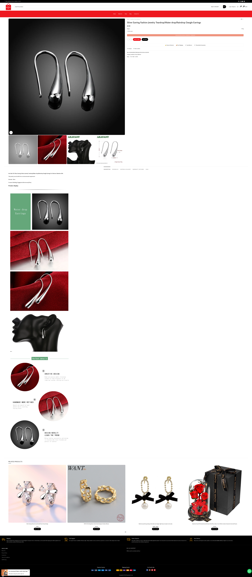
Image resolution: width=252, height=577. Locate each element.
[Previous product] (240, 19)
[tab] (107, 169)
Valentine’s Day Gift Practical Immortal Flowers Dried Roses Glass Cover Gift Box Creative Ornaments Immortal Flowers (214, 523)
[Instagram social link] (240, 1)
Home (128, 19)
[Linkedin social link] (135, 57)
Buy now (145, 39)
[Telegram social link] (137, 57)
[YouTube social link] (242, 1)
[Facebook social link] (238, 1)
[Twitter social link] (132, 57)
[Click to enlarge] (11, 132)
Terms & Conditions (6, 557)
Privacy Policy (4, 553)
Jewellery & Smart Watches (135, 19)
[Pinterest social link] (244, 1)
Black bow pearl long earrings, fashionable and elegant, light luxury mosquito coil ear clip (155, 523)
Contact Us (4, 555)
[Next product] (243, 19)
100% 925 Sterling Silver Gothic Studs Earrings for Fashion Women (96, 523)
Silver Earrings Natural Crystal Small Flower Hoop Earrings (37, 523)
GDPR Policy (4, 559)
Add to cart (137, 39)
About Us (3, 550)
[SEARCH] (224, 6)
